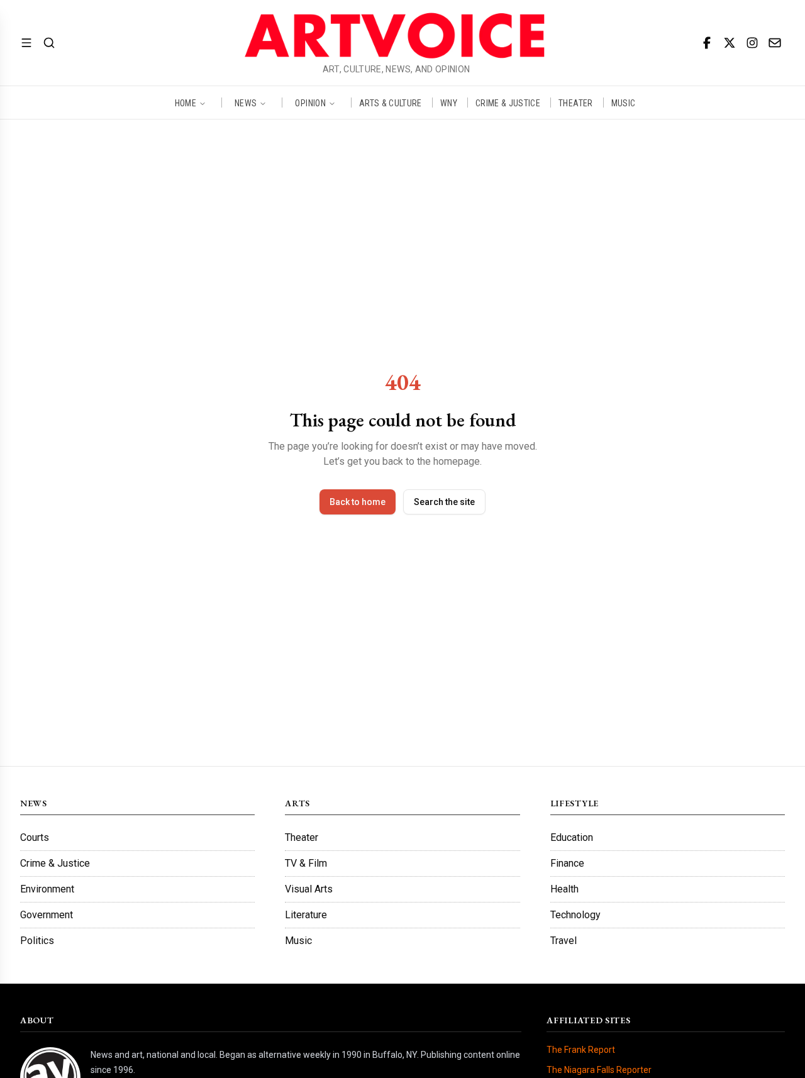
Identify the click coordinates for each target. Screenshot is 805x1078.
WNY (448, 102)
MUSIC (623, 102)
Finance (567, 863)
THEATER (575, 102)
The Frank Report (581, 1050)
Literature (306, 915)
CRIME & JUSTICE (507, 102)
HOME (185, 102)
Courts (34, 837)
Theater (301, 837)
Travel (563, 941)
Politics (37, 941)
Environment (47, 889)
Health (564, 889)
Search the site (444, 502)
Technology (575, 915)
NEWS (246, 102)
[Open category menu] (26, 42)
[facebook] (707, 43)
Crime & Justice (55, 863)
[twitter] (729, 43)
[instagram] (752, 43)
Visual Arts (309, 889)
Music (298, 941)
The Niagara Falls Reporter (599, 1070)
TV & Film (306, 863)
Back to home (358, 502)
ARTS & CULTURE (390, 102)
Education (571, 837)
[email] (775, 43)
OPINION (310, 102)
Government (46, 915)
